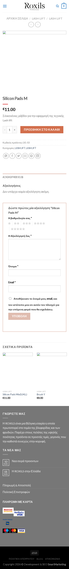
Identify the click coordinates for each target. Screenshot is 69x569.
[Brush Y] (52, 370)
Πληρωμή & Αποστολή (17, 485)
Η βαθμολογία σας (20, 218)
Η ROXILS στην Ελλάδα (26, 471)
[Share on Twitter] (19, 156)
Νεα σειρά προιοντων (25, 461)
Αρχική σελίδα (17, 18)
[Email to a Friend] (25, 156)
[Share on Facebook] (12, 156)
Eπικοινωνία (52, 559)
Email (12, 282)
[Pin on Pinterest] (31, 156)
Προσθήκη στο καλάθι (42, 129)
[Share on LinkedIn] (38, 156)
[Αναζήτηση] (57, 6)
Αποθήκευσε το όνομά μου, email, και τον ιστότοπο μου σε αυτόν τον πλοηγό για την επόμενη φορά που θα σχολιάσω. (33, 304)
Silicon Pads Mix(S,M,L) (15, 394)
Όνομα (13, 266)
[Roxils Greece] (35, 6)
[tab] (34, 177)
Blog (40, 559)
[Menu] (5, 6)
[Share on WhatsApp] (6, 156)
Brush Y (41, 394)
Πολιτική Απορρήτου (21, 559)
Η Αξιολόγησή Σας (20, 235)
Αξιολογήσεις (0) (13, 177)
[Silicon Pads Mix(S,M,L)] (18, 370)
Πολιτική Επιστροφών (16, 492)
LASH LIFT (38, 18)
